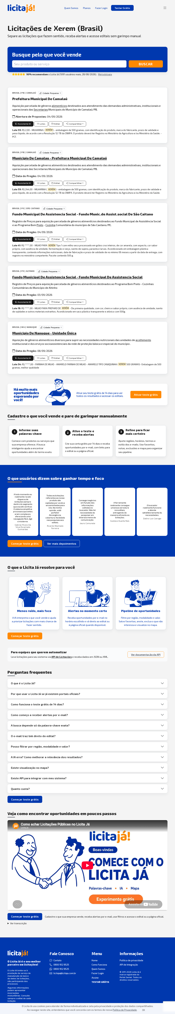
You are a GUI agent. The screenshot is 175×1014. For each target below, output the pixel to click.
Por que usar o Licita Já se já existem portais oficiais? (45, 693)
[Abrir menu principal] (164, 7)
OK (143, 1010)
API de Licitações (61, 656)
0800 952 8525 (61, 964)
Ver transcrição (18, 923)
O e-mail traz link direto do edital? (33, 736)
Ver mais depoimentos (61, 543)
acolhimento (143, 340)
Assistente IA (24, 124)
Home (95, 960)
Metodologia (105, 74)
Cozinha (50, 225)
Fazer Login (98, 973)
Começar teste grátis (25, 543)
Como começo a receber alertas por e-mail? (39, 715)
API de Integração (129, 964)
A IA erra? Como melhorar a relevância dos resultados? (47, 757)
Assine (95, 977)
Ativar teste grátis (146, 394)
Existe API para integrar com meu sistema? (38, 778)
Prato (40, 225)
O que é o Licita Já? (23, 683)
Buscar (146, 64)
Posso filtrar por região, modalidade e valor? (40, 746)
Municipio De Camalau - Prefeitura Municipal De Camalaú (59, 158)
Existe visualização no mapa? (30, 767)
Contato (57, 960)
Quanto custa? (20, 788)
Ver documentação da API (145, 654)
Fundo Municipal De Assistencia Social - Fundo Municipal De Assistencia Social (77, 277)
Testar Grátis (122, 8)
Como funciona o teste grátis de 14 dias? (37, 704)
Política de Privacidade (125, 1009)
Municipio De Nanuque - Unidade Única (44, 333)
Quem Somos (98, 969)
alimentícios (59, 105)
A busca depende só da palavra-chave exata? (40, 725)
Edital (57, 124)
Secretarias (41, 109)
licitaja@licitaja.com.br (64, 973)
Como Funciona (99, 964)
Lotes (42, 124)
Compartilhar (75, 124)
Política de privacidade (131, 960)
